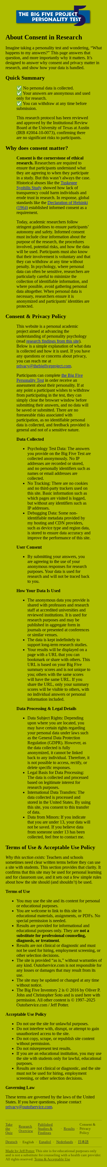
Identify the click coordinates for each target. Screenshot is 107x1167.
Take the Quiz (9, 1129)
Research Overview (26, 1129)
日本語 (83, 1142)
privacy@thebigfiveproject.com (43, 366)
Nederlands (64, 1142)
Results (69, 1129)
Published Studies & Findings (45, 1129)
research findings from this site (52, 341)
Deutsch (11, 1142)
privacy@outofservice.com (28, 1106)
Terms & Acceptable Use (52, 1159)
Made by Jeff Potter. (20, 1151)
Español (45, 1142)
